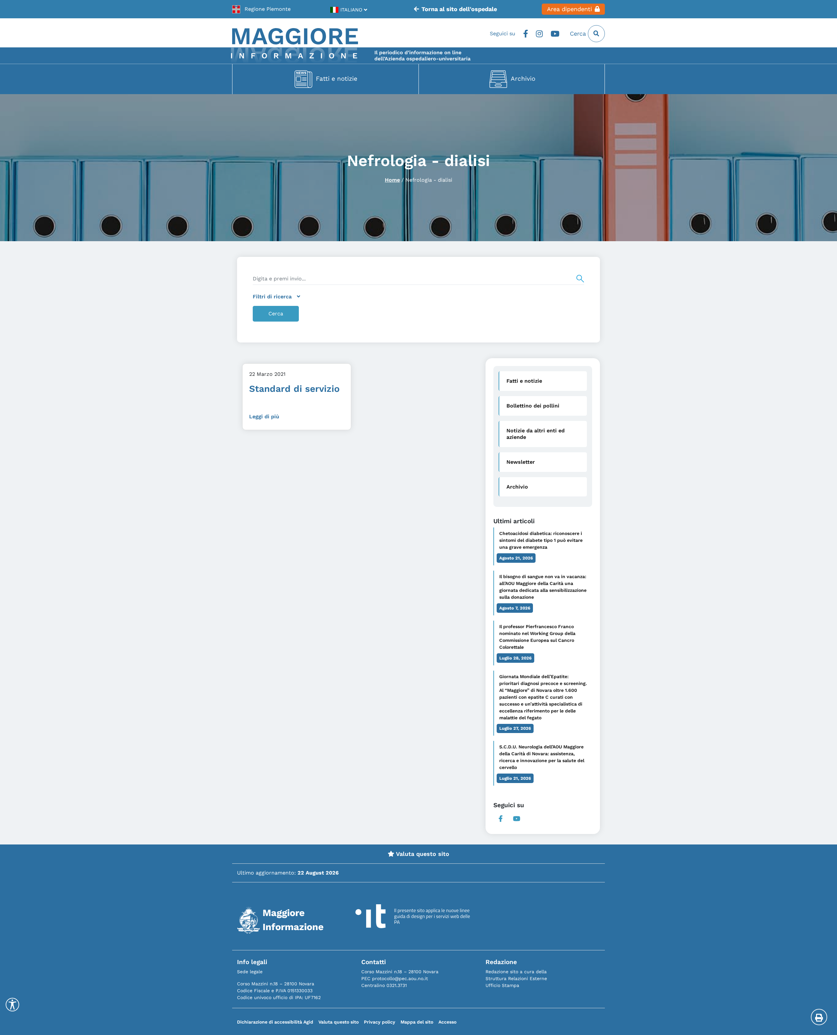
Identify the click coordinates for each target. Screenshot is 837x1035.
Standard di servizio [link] (294, 388)
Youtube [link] (555, 33)
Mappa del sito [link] (417, 1022)
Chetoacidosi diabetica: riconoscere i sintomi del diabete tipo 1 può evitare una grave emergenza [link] (541, 540)
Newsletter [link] (520, 462)
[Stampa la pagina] (819, 1017)
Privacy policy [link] (379, 1022)
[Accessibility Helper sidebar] (12, 1004)
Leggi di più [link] (264, 416)
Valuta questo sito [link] (421, 854)
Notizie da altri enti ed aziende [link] (535, 433)
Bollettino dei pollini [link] (532, 406)
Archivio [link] (523, 78)
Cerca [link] (579, 33)
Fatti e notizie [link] (336, 78)
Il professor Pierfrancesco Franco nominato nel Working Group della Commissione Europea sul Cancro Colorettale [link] (537, 637)
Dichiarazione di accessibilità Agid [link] (275, 1022)
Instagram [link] (539, 33)
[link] (261, 9)
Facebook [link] (526, 33)
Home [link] (392, 180)
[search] (418, 279)
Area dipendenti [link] (569, 9)
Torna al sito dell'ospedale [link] (459, 9)
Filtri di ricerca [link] (272, 296)
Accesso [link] (447, 1022)
